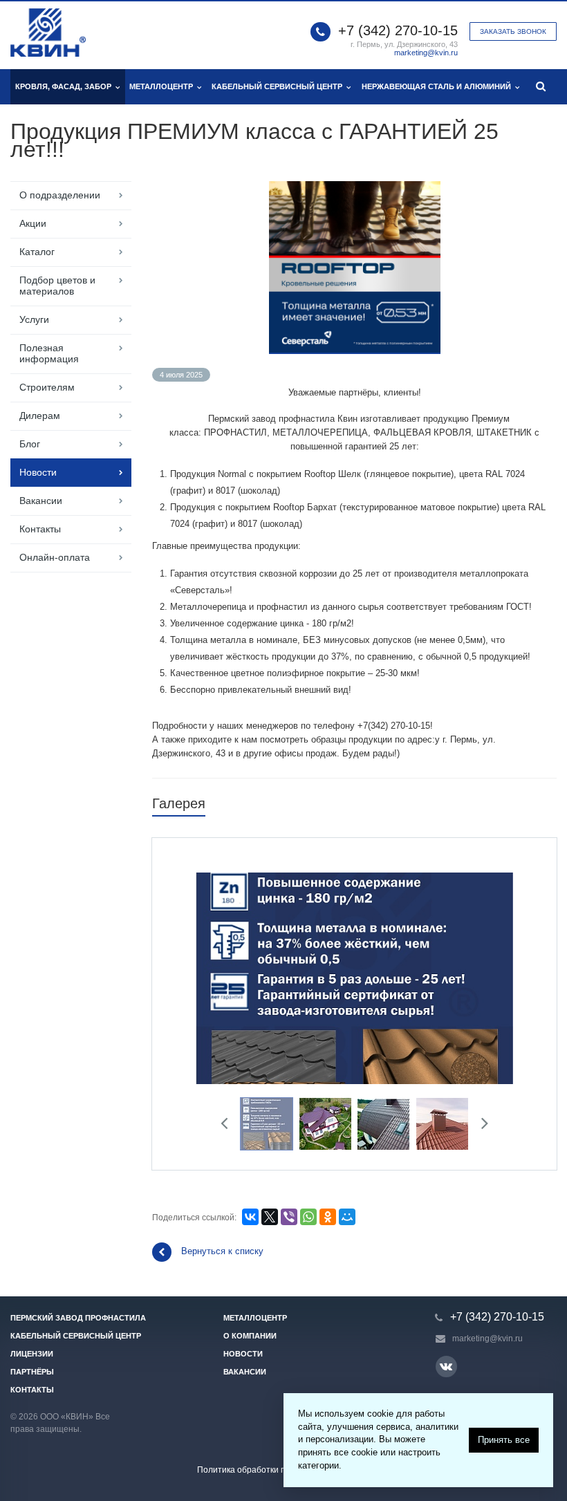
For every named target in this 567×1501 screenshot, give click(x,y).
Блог (29, 443)
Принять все (504, 1440)
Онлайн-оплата (54, 557)
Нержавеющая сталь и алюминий (438, 86)
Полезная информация (49, 353)
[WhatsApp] (308, 1217)
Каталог (37, 251)
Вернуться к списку (222, 1251)
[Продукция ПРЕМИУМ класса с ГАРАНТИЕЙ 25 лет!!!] (354, 188)
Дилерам (39, 415)
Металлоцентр (163, 86)
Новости (38, 472)
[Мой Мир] (347, 1217)
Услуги (34, 319)
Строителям (47, 387)
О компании (250, 1336)
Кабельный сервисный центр (279, 86)
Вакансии (40, 500)
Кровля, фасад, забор (65, 86)
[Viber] (289, 1217)
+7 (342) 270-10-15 (398, 30)
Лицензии (31, 1354)
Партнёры (32, 1372)
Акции (32, 223)
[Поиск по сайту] (541, 86)
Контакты (40, 528)
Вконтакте (446, 1366)
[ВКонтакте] (250, 1217)
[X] (269, 1217)
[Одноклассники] (327, 1217)
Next (494, 976)
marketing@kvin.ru (426, 52)
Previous (215, 976)
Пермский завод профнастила (78, 1318)
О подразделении (59, 195)
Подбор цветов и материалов (57, 285)
